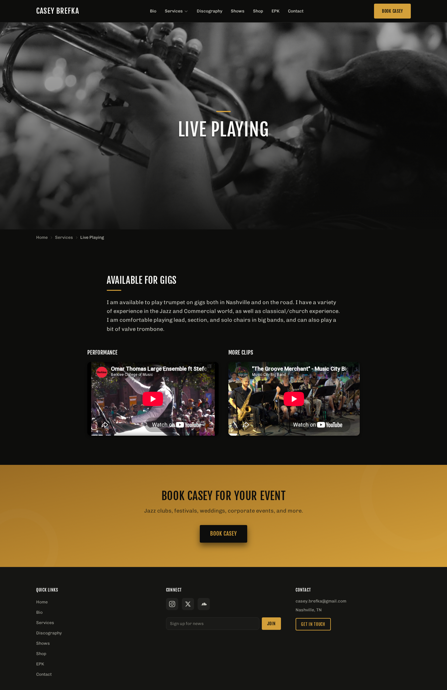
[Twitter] (188, 604)
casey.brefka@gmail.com (321, 601)
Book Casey (392, 11)
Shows (237, 11)
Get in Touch (313, 624)
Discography (209, 11)
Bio (153, 11)
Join (271, 623)
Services (174, 11)
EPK (275, 11)
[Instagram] (172, 604)
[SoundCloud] (204, 604)
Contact (295, 11)
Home (42, 237)
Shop (258, 11)
